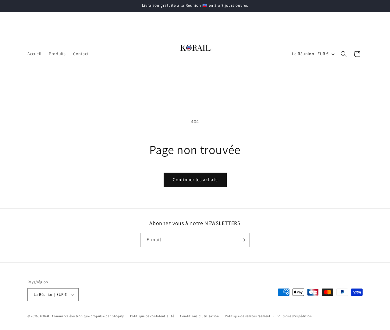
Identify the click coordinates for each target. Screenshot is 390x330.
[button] (343, 54)
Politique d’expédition (294, 316)
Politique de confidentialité (152, 316)
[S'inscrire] (243, 240)
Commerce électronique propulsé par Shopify (88, 316)
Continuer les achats (195, 179)
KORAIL (45, 316)
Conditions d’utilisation (199, 316)
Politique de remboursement (247, 316)
